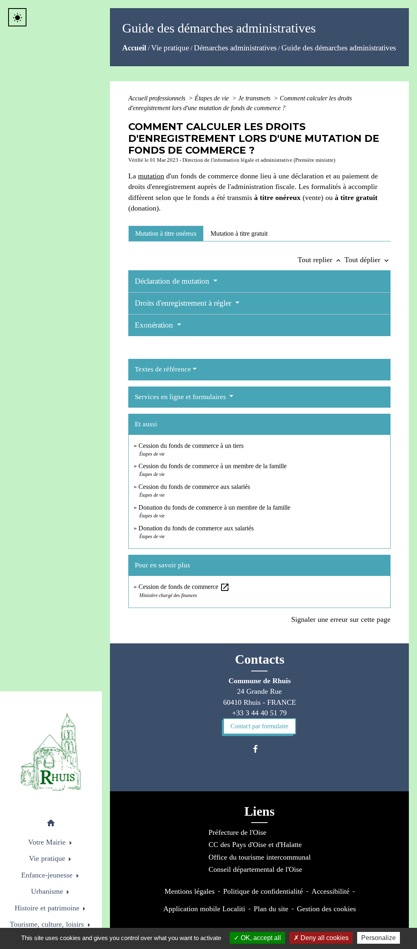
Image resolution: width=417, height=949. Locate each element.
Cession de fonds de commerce (184, 586)
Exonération (155, 325)
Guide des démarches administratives (338, 47)
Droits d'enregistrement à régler (184, 303)
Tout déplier (368, 260)
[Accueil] (50, 752)
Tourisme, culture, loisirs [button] (48, 924)
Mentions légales (190, 891)
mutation (151, 176)
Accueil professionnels (157, 98)
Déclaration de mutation (173, 281)
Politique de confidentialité (263, 891)
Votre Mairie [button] (48, 842)
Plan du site (271, 909)
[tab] (166, 233)
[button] (51, 824)
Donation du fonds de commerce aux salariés (196, 528)
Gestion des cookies (326, 909)
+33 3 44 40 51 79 (259, 713)
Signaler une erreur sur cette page (341, 619)
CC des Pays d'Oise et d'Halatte (255, 844)
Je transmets (255, 98)
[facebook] (259, 749)
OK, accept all (260, 937)
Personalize (378, 937)
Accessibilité (330, 891)
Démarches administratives (235, 47)
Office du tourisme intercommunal (259, 857)
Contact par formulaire (259, 726)
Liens (259, 811)
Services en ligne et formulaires (181, 397)
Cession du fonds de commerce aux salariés (194, 486)
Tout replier (320, 260)
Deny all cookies (324, 937)
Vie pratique (170, 47)
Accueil (134, 47)
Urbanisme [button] (48, 891)
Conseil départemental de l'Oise (255, 869)
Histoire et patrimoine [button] (48, 908)
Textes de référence (163, 369)
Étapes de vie (212, 98)
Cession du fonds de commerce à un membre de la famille (212, 466)
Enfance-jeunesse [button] (48, 875)
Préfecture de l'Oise (237, 832)
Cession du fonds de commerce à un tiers (191, 445)
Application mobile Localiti (204, 909)
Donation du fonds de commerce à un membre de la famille (214, 507)
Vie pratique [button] (48, 858)
